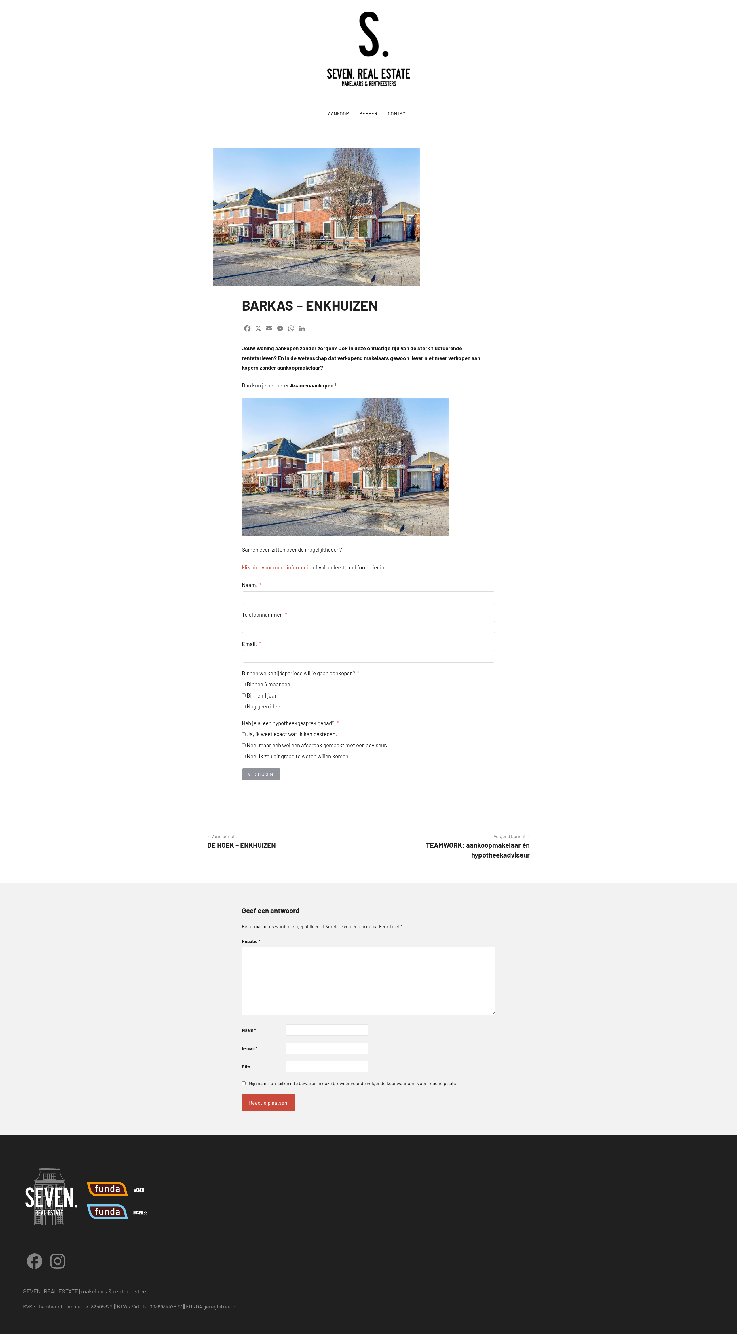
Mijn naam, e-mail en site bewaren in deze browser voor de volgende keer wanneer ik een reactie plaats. (353, 1083)
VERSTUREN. (261, 774)
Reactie (251, 941)
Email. (249, 644)
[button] (725, 8)
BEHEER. (369, 113)
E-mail (249, 1048)
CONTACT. (398, 113)
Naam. (249, 585)
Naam (249, 1030)
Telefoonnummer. (262, 614)
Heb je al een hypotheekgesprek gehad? (288, 723)
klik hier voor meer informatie (276, 567)
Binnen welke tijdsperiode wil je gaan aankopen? (298, 673)
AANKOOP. (339, 113)
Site (246, 1066)
